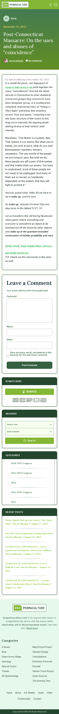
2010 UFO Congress (21, 463)
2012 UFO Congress (21, 492)
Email (10, 339)
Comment (12, 296)
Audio (41, 693)
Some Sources (40, 676)
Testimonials (24, 699)
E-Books (6, 647)
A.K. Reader (29, 693)
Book (4, 652)
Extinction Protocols (42, 661)
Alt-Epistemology (10, 676)
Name (10, 326)
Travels (5, 671)
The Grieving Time (41, 681)
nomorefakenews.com (18, 87)
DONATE (31, 391)
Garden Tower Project (43, 671)
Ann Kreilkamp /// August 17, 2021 (30, 524)
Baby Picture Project (42, 647)
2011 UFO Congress (21, 473)
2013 (13, 502)
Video (49, 693)
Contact (37, 699)
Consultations (39, 657)
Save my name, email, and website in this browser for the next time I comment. (31, 353)
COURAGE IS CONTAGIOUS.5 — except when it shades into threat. (27, 582)
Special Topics (9, 666)
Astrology (6, 661)
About (18, 693)
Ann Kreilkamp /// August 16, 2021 (23, 537)
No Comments (35, 61)
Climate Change (40, 652)
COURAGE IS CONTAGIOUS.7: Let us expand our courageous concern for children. (28, 548)
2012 (13, 482)
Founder (37, 666)
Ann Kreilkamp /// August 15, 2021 (23, 554)
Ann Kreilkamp (16, 61)
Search (31, 440)
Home (9, 693)
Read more (32, 628)
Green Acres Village (11, 657)
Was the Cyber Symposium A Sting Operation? (29, 533)
